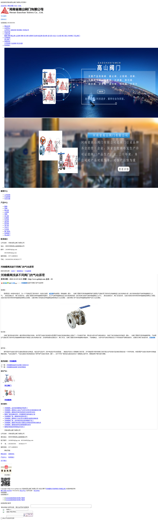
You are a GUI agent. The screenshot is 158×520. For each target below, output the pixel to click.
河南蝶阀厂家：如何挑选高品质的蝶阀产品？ (19, 420)
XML (19, 5)
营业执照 (7, 32)
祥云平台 (23, 490)
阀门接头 (65, 35)
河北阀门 (7, 386)
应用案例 (7, 37)
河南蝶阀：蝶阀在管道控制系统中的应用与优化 (19, 412)
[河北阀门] (9, 382)
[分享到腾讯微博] (6, 283)
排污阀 (26, 35)
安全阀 (35, 35)
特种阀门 (71, 35)
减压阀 (40, 35)
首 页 (13, 271)
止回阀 (18, 35)
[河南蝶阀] (9, 396)
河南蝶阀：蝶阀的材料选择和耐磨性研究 (17, 424)
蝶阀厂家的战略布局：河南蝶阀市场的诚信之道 (19, 414)
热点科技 (37, 490)
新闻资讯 (7, 41)
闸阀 (9, 35)
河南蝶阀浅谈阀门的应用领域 (16, 367)
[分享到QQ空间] (4, 283)
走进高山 (7, 28)
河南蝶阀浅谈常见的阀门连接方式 (18, 365)
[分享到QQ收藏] (10, 283)
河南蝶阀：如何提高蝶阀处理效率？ (16, 408)
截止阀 (13, 35)
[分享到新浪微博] (2, 283)
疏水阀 (45, 35)
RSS (15, 5)
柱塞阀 (31, 35)
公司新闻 (7, 43)
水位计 (54, 35)
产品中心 (4, 457)
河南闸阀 (55, 488)
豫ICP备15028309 (6, 490)
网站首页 (7, 26)
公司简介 (7, 30)
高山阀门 (77, 35)
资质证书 (26, 30)
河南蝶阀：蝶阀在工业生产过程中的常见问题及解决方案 (22, 410)
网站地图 (10, 5)
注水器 (59, 35)
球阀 (21, 35)
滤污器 (50, 35)
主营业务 (7, 34)
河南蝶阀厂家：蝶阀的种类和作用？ (16, 416)
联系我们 (20, 30)
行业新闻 (13, 43)
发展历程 (13, 30)
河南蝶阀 (13, 361)
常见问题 (20, 43)
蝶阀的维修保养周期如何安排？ (14, 427)
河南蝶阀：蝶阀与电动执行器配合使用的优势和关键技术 (22, 422)
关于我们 (4, 460)
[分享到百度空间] (8, 283)
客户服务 (22, 498)
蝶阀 (5, 35)
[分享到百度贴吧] (12, 283)
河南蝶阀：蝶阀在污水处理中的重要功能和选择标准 (21, 418)
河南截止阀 (62, 488)
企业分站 (4, 5)
